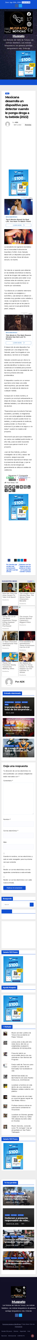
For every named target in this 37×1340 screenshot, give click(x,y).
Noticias (24, 702)
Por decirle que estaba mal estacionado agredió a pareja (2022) (12, 568)
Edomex (7, 1193)
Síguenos (7, 911)
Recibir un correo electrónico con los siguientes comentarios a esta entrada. (17, 871)
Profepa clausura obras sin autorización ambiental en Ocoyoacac (21, 1107)
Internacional (9, 702)
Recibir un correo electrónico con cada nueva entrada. (17, 881)
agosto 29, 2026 (12, 1223)
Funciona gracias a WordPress (11, 1324)
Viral (7, 93)
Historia (7, 725)
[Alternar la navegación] (34, 82)
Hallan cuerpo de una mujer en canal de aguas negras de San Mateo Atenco (22, 1098)
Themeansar (18, 1326)
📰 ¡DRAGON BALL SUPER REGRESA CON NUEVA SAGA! (17, 751)
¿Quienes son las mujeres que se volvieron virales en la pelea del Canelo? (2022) (24, 568)
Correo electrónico (10, 831)
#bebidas (28, 125)
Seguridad (23, 1331)
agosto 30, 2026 (12, 1202)
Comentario (8, 781)
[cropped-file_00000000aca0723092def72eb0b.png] (18, 205)
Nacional (4, 1335)
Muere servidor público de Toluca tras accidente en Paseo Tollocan (21, 1035)
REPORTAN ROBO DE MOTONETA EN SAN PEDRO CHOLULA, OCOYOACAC (22, 1078)
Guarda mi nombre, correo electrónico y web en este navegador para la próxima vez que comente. (18, 859)
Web (5, 842)
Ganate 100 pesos (6, 1331)
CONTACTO (21, 1335)
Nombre (7, 819)
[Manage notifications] (32, 1335)
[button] (30, 82)
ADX (16, 122)
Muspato (18, 36)
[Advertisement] (18, 150)
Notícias (17, 702)
